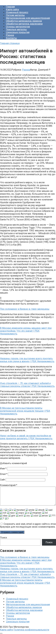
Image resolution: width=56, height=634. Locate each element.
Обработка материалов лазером (24, 21)
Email (3, 474)
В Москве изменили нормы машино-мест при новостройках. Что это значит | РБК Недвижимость (26, 563)
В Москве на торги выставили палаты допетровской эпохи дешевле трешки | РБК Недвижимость (25, 583)
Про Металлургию (10, 1)
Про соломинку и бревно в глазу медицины (24, 557)
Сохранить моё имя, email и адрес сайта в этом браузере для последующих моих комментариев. (28, 525)
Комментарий (8, 485)
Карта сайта (12, 9)
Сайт (2, 479)
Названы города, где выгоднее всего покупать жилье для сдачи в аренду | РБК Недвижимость (27, 570)
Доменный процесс (17, 12)
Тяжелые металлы (16, 29)
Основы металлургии (18, 26)
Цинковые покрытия (17, 32)
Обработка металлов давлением (24, 23)
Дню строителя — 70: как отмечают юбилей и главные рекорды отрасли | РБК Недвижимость (27, 576)
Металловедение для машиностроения (28, 18)
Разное (10, 35)
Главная (10, 6)
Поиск (3, 537)
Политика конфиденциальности (31, 629)
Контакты (11, 38)
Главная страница (10, 43)
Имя (3, 468)
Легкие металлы (15, 15)
